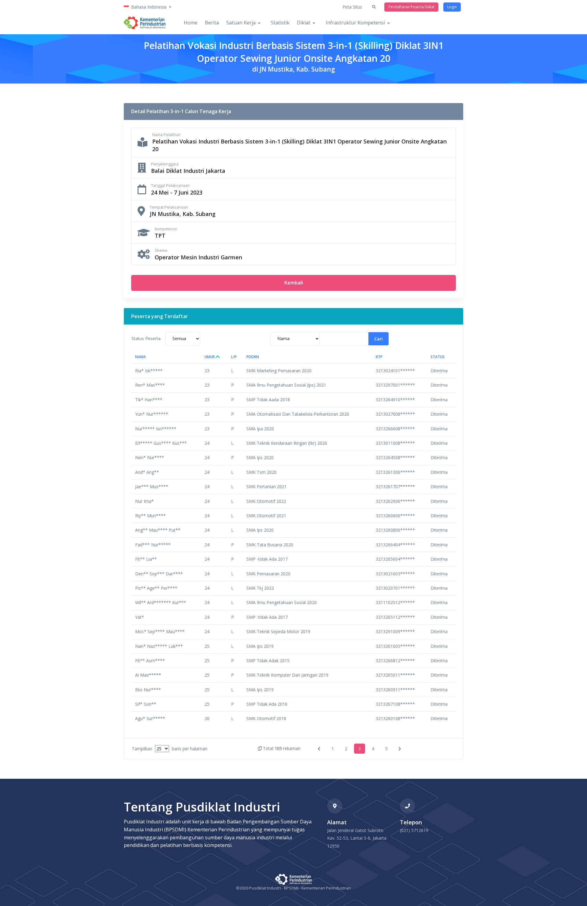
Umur (210, 356)
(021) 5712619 (414, 830)
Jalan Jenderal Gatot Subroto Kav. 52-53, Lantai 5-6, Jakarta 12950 (356, 838)
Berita (212, 22)
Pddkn (252, 356)
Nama (140, 356)
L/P (234, 356)
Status (437, 356)
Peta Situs (352, 7)
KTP (379, 356)
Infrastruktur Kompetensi (355, 22)
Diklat (303, 22)
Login (452, 6)
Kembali (293, 282)
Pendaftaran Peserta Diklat (411, 6)
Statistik (280, 22)
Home (191, 22)
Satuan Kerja (241, 22)
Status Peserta (146, 338)
